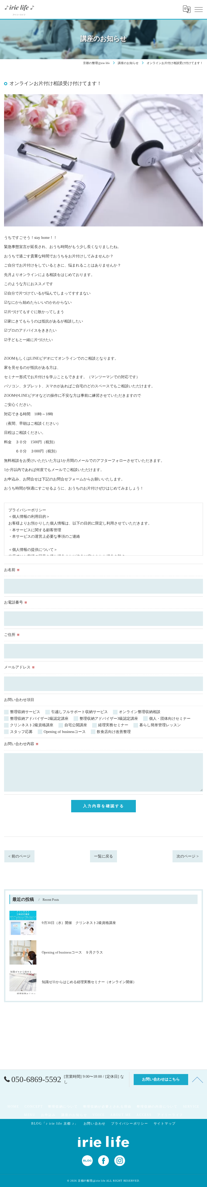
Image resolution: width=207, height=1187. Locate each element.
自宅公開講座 (75, 725)
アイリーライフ (170, 1115)
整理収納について (63, 1106)
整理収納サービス (25, 712)
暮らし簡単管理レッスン (160, 725)
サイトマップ (165, 1123)
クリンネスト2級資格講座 (31, 725)
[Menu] (199, 9)
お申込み (48, 1115)
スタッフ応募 (21, 732)
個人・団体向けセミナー (170, 719)
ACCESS (144, 1115)
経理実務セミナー (113, 725)
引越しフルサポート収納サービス (79, 712)
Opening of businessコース (65, 732)
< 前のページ (19, 856)
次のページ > (188, 856)
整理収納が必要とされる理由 (107, 1106)
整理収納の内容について (157, 1106)
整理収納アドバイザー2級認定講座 (39, 719)
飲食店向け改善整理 (114, 732)
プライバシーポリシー (129, 1123)
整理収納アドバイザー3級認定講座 (109, 719)
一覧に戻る (103, 856)
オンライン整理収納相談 (139, 712)
